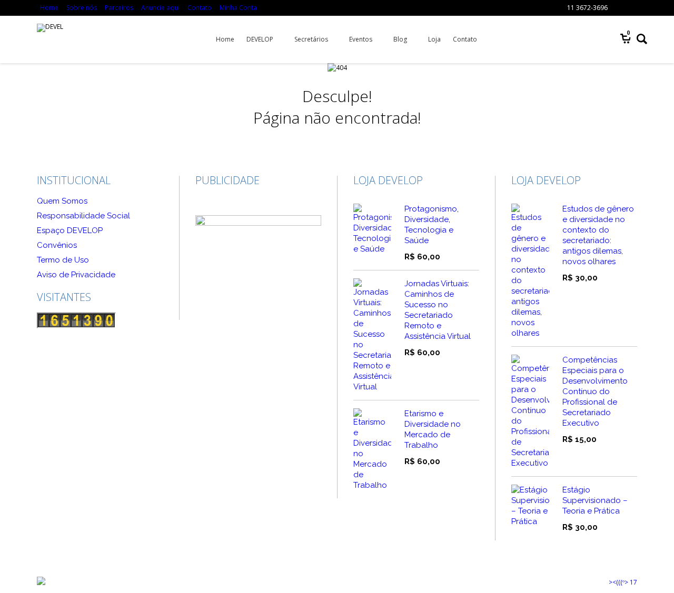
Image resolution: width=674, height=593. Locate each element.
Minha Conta (238, 7)
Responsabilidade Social (83, 215)
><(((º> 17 (623, 582)
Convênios (57, 245)
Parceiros (119, 7)
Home (49, 7)
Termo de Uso (63, 260)
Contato (199, 7)
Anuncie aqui (160, 7)
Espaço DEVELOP (70, 230)
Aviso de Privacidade (76, 274)
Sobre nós (81, 7)
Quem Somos (62, 201)
